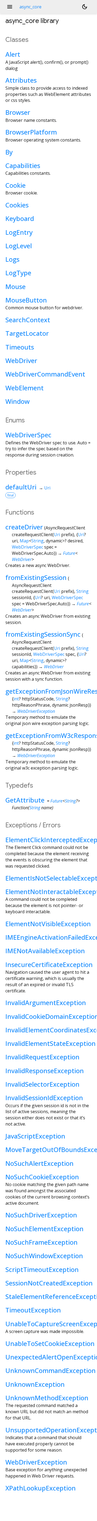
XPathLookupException (40, 1487)
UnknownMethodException (46, 1397)
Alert (12, 54)
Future (69, 553)
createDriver (24, 526)
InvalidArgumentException (45, 1002)
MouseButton (26, 300)
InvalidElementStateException (50, 1043)
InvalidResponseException (44, 1070)
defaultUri (20, 486)
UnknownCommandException (50, 1370)
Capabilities (22, 165)
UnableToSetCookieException (50, 1343)
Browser (17, 112)
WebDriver (21, 360)
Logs (12, 259)
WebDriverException (36, 711)
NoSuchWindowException (44, 1255)
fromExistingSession (36, 577)
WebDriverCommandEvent (45, 374)
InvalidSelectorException (42, 1084)
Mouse (15, 286)
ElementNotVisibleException (48, 923)
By (9, 151)
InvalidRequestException (42, 1056)
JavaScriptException (35, 1135)
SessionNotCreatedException (49, 1282)
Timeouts (19, 347)
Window (17, 401)
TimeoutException (33, 1309)
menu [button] (9, 7)
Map (24, 541)
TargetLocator (27, 333)
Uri (47, 488)
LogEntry (19, 232)
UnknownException (35, 1384)
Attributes (21, 80)
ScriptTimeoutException (42, 1269)
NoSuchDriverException (41, 1214)
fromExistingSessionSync (43, 634)
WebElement (24, 387)
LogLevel (18, 245)
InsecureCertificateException (49, 964)
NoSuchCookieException (42, 1176)
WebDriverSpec (28, 434)
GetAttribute (24, 799)
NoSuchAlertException (39, 1163)
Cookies (17, 204)
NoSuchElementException (44, 1228)
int (16, 699)
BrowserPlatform (31, 131)
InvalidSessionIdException (44, 1097)
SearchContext (27, 319)
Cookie (15, 185)
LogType (18, 272)
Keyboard (19, 218)
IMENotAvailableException (45, 950)
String (37, 541)
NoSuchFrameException (41, 1242)
